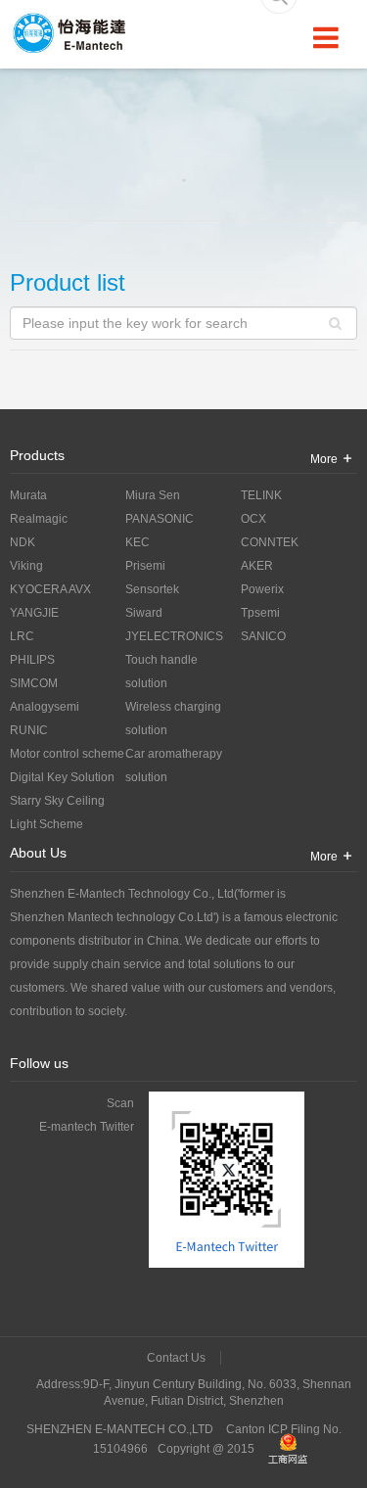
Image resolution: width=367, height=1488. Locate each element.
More (324, 459)
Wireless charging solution (173, 718)
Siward (143, 613)
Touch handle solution (161, 671)
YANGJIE (34, 613)
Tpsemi (260, 613)
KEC (137, 542)
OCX (253, 519)
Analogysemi (44, 707)
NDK (22, 542)
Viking (26, 566)
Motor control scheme (67, 754)
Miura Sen (152, 495)
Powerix (262, 589)
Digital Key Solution (62, 777)
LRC (22, 636)
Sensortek (152, 589)
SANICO (263, 636)
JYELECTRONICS (174, 636)
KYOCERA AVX (50, 589)
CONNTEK (269, 542)
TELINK (261, 495)
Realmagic (39, 519)
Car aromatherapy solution (173, 765)
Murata (28, 495)
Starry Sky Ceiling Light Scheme (57, 812)
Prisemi (145, 566)
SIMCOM (34, 683)
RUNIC (29, 730)
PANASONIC (159, 519)
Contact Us (176, 1358)
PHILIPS (32, 660)
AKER (257, 566)
